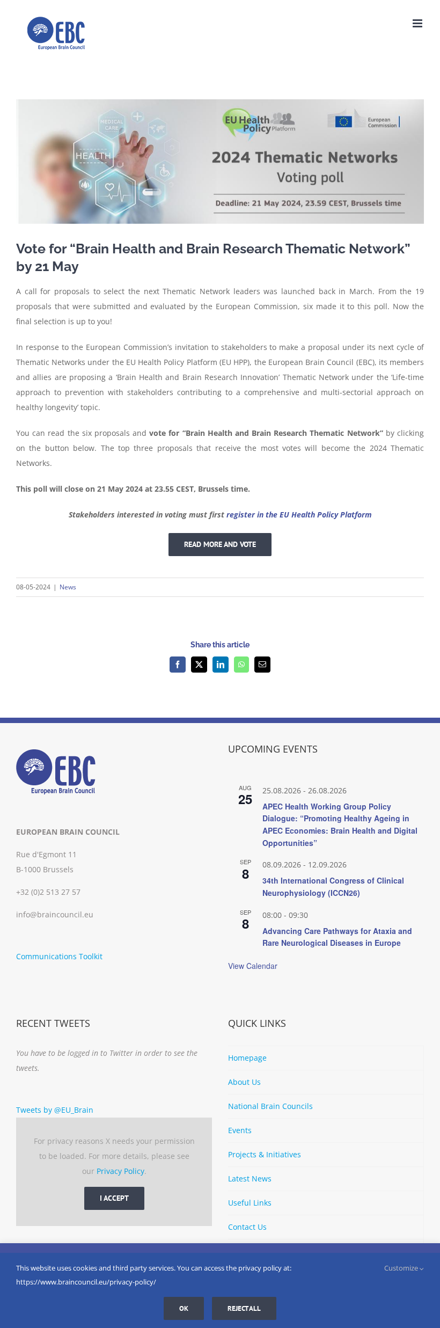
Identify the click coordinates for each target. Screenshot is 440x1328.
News (68, 587)
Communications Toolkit (59, 956)
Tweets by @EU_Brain (54, 1110)
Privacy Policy (120, 1171)
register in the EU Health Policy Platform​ (299, 514)
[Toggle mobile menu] (418, 23)
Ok (183, 1308)
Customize (402, 1268)
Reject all (244, 1308)
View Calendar (252, 965)
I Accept (114, 1198)
